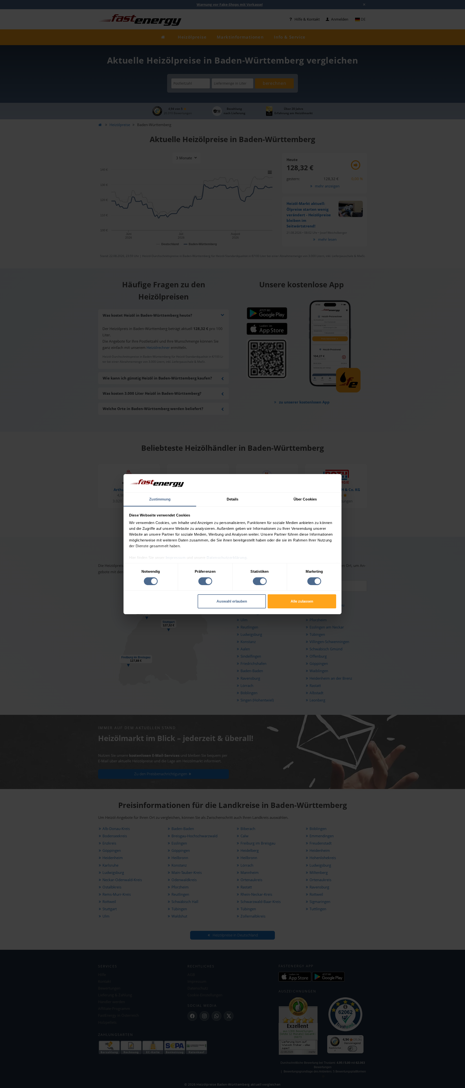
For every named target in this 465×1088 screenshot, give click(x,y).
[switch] (205, 581)
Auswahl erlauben (232, 601)
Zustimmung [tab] (160, 499)
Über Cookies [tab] (305, 499)
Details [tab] (233, 499)
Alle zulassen (302, 601)
